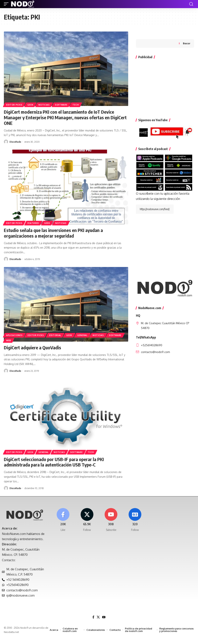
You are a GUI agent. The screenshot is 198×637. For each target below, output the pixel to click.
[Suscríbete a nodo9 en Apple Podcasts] (150, 157)
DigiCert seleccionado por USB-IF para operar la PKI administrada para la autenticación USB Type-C (54, 462)
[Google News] (135, 520)
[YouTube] (104, 617)
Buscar (186, 43)
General (82, 335)
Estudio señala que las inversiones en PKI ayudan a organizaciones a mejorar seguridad (53, 233)
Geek (30, 105)
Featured (33, 223)
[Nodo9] (22, 4)
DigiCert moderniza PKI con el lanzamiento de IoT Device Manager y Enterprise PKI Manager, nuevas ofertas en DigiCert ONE (65, 117)
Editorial (55, 335)
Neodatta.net (11, 632)
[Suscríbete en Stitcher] (150, 172)
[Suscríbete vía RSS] (179, 187)
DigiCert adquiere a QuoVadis (32, 347)
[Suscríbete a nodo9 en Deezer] (150, 180)
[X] (86, 520)
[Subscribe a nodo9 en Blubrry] (179, 172)
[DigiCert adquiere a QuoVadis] (66, 304)
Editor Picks (14, 105)
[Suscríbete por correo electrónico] (150, 187)
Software (61, 105)
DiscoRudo (15, 141)
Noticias (44, 105)
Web (8, 340)
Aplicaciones (14, 335)
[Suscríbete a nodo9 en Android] (179, 165)
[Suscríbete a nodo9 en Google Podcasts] (179, 157)
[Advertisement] (165, 86)
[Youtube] (111, 520)
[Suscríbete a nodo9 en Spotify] (150, 165)
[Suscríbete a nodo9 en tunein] (179, 180)
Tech (76, 105)
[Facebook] (62, 520)
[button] (7, 4)
